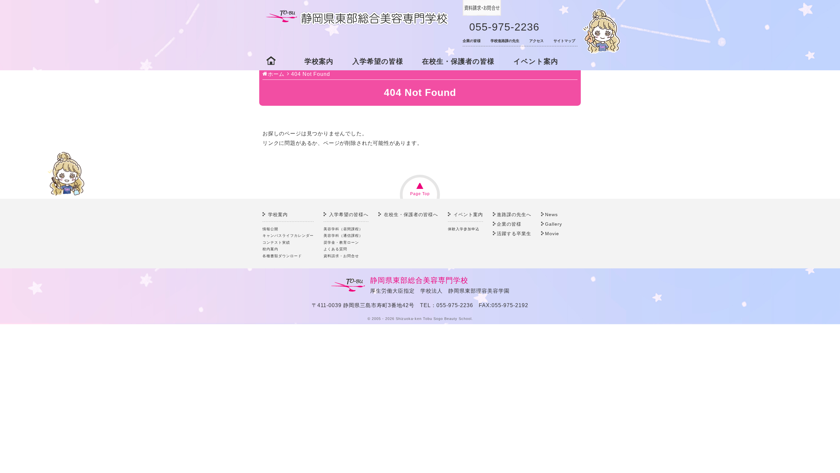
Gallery (553, 224)
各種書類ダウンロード (282, 256)
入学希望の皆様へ (348, 214)
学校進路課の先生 (505, 41)
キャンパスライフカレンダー (288, 235)
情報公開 (270, 229)
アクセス (536, 41)
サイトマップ (564, 41)
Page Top (420, 193)
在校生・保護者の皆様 (458, 61)
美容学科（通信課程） (343, 235)
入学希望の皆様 (377, 61)
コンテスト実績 (276, 242)
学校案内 (318, 61)
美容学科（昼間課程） (343, 229)
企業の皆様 (472, 41)
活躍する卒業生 (514, 233)
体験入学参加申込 (463, 229)
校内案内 (270, 249)
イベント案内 (536, 61)
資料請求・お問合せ (341, 256)
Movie (552, 233)
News (551, 214)
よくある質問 (335, 249)
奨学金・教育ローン (341, 242)
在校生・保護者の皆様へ (411, 214)
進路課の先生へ (514, 214)
